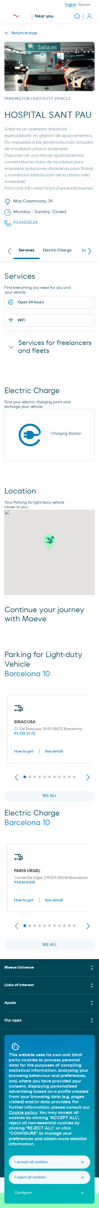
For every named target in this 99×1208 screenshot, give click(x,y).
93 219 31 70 (24, 734)
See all (49, 796)
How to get (24, 751)
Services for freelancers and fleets (55, 347)
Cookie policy (23, 1112)
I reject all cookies (30, 1177)
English (70, 4)
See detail (54, 751)
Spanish (84, 4)
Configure (23, 1192)
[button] (49, 543)
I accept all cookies (31, 1162)
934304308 (24, 882)
